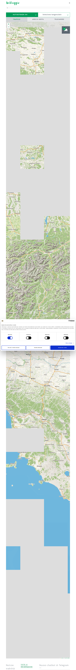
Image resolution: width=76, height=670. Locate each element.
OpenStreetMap (67, 657)
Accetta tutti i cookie (62, 347)
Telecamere (59, 19)
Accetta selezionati (38, 347)
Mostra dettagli (69, 343)
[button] (7, 8)
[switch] (28, 337)
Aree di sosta (38, 19)
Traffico (16, 19)
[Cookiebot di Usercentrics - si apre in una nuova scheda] (66, 321)
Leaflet (62, 657)
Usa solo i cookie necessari (13, 347)
